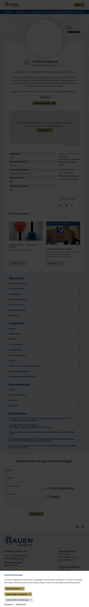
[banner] (44, 303)
